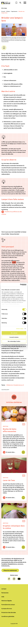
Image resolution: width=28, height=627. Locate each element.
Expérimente (14, 11)
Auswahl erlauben (14, 337)
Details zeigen (19, 328)
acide (14, 262)
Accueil (3, 11)
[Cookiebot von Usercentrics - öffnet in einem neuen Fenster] (20, 285)
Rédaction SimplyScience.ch (15, 385)
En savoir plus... (10, 452)
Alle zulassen (14, 333)
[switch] (24, 314)
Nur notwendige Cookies (14, 341)
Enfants (8, 11)
